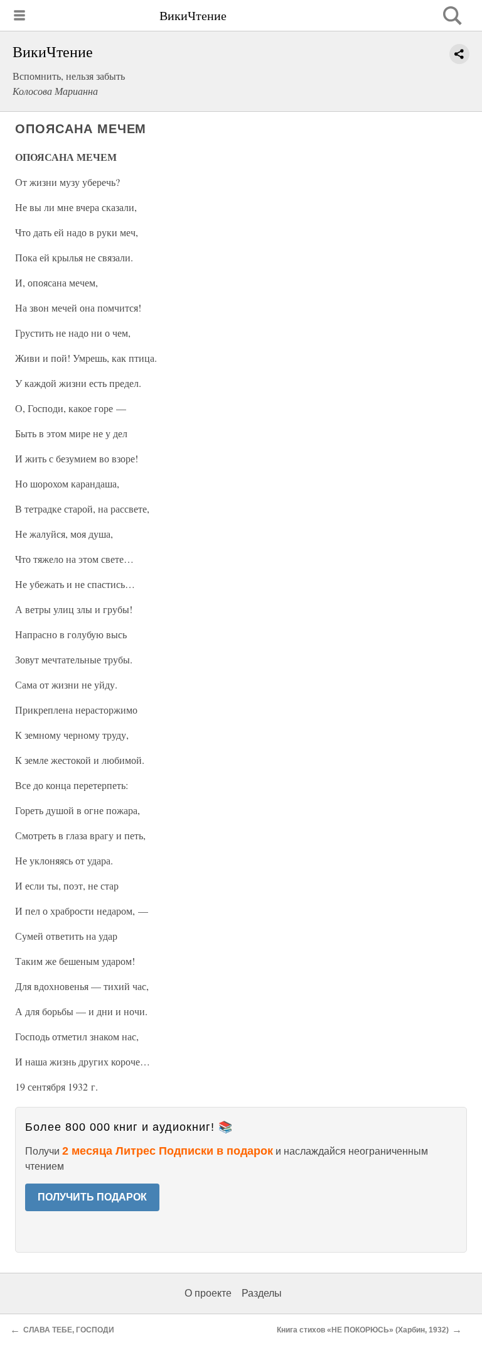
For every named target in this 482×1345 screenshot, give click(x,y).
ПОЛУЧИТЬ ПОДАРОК (92, 1197)
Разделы (262, 1293)
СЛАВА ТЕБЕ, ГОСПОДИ (68, 1330)
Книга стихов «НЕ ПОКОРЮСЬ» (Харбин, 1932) (363, 1330)
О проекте (208, 1293)
